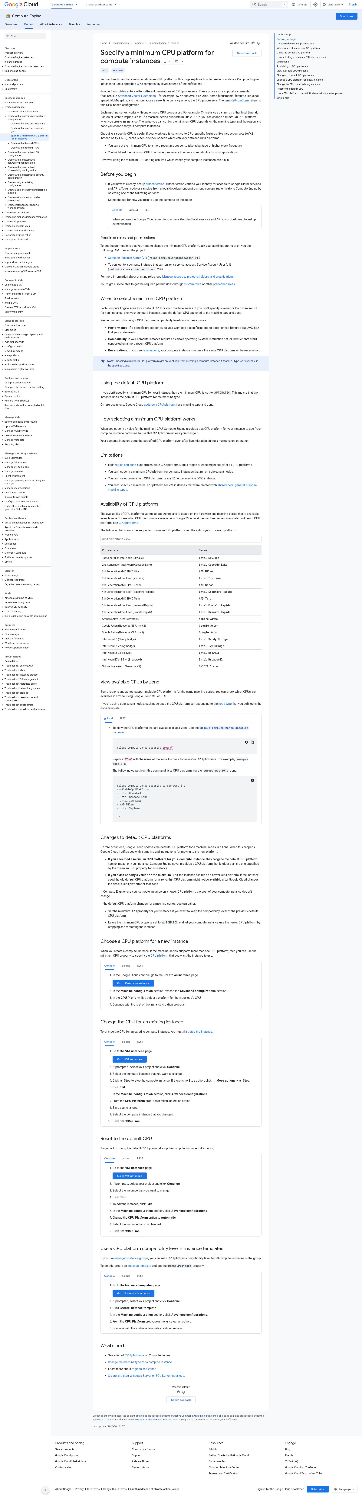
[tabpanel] (184, 221)
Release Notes (140, 1461)
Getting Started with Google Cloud (229, 1455)
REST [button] (148, 210)
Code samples (217, 1461)
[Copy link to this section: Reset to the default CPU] (156, 1139)
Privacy (79, 1489)
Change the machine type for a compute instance (140, 1362)
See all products (64, 1449)
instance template (139, 1266)
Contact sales (63, 1467)
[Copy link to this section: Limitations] (126, 455)
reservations (151, 350)
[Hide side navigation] (45, 1490)
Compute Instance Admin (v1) (128, 258)
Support (137, 1455)
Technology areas (61, 4)
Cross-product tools (98, 4)
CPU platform (159, 955)
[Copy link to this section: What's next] (128, 1346)
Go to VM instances (129, 1059)
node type (225, 703)
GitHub (213, 1449)
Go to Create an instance (133, 983)
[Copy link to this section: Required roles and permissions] (159, 238)
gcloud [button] (133, 210)
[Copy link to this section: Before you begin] (139, 174)
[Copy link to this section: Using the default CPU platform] (168, 383)
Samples (74, 24)
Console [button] (117, 210)
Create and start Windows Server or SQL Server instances (146, 1375)
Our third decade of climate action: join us (154, 1489)
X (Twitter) (291, 1461)
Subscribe (317, 1489)
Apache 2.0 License (103, 1419)
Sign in (353, 4)
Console (302, 4)
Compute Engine (26, 16)
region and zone (125, 465)
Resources (93, 24)
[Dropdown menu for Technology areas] (77, 4)
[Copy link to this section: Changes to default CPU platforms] (175, 838)
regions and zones (144, 1369)
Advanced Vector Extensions (137, 96)
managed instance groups (131, 1258)
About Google (63, 1489)
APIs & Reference (51, 24)
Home (103, 43)
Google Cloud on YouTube (300, 1467)
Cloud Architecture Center (224, 1467)
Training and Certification (224, 1473)
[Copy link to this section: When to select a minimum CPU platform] (187, 299)
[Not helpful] (259, 43)
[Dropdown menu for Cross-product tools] (116, 4)
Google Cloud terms (115, 1489)
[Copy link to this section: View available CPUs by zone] (163, 682)
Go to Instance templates (133, 1293)
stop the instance (200, 1031)
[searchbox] (25, 36)
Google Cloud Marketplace (70, 1461)
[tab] (117, 209)
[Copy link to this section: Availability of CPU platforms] (162, 504)
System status (140, 1467)
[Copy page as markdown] (176, 61)
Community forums (143, 1449)
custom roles (192, 284)
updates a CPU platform (160, 404)
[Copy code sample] (252, 742)
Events (289, 1455)
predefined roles (224, 284)
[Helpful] (253, 43)
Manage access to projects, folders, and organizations (198, 276)
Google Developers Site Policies (153, 1419)
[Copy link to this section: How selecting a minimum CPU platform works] (199, 419)
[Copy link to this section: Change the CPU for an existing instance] (187, 1022)
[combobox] (269, 4)
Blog (288, 1449)
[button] (24, 66)
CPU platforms (128, 523)
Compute (139, 43)
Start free (346, 16)
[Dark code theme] (246, 742)
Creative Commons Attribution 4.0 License (195, 1415)
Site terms (93, 1489)
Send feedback (247, 53)
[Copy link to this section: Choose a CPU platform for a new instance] (192, 941)
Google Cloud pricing (67, 1455)
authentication (155, 184)
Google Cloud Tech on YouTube (303, 1473)
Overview (11, 24)
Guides (28, 24)
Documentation (120, 43)
